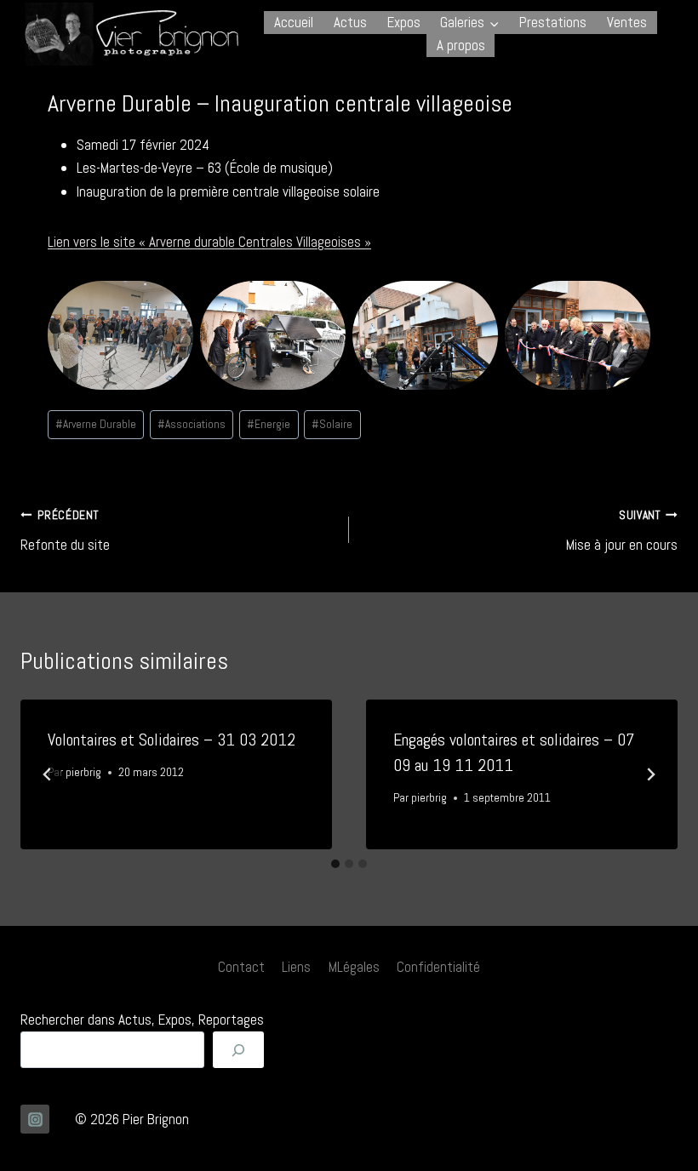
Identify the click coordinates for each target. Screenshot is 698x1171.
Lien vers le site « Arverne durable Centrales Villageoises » (209, 241)
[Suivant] (650, 774)
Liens (296, 966)
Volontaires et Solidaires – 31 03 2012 (171, 739)
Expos (404, 22)
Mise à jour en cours (622, 531)
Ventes (627, 22)
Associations (191, 424)
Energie (268, 424)
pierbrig (83, 772)
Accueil (293, 22)
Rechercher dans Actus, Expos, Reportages (142, 1019)
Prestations (552, 22)
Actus (350, 22)
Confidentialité (438, 966)
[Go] (238, 1049)
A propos (461, 45)
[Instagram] (34, 1119)
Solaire (332, 424)
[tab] (335, 864)
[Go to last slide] (47, 774)
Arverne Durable (95, 424)
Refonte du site (65, 531)
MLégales (354, 966)
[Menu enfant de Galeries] (470, 22)
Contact (241, 966)
